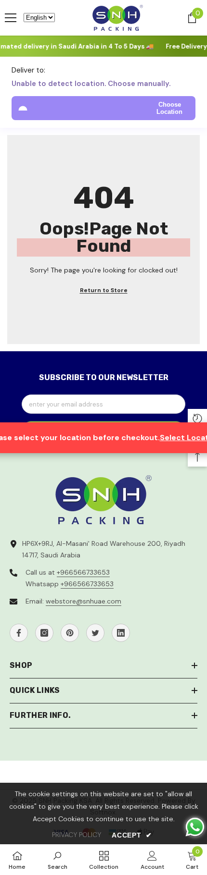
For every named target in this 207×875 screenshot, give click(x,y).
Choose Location (169, 108)
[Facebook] (19, 633)
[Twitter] (95, 633)
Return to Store (104, 290)
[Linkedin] (121, 633)
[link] (57, 859)
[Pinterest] (70, 633)
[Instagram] (44, 633)
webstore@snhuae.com (83, 601)
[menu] (10, 18)
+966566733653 (83, 572)
